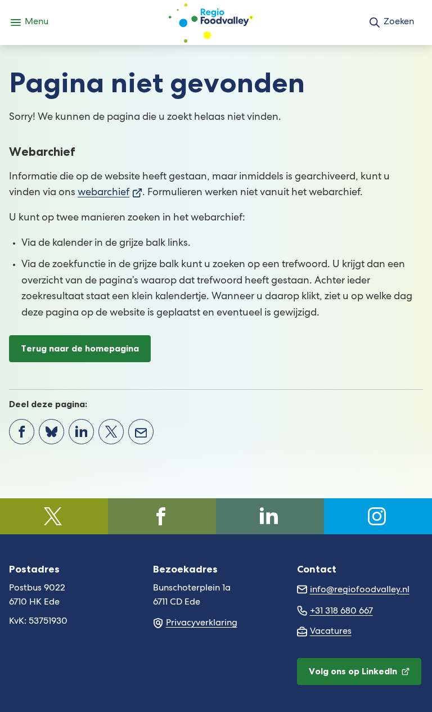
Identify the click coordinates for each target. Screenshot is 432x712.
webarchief (110, 193)
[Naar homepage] (211, 22)
